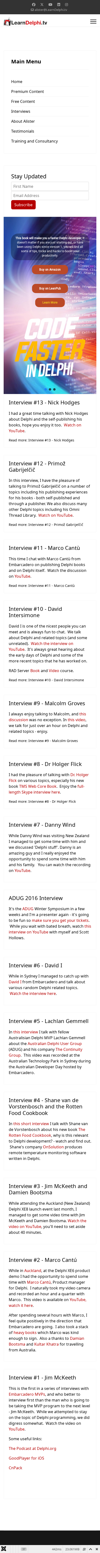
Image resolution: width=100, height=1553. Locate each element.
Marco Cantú (39, 1282)
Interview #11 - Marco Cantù (44, 547)
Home (16, 81)
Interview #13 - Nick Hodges (44, 402)
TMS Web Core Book (38, 786)
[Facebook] (33, 4)
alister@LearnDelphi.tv (51, 10)
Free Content (23, 101)
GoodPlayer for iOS (26, 1458)
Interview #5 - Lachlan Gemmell (49, 1020)
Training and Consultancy (34, 141)
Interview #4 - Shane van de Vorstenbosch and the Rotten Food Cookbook (46, 1106)
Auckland (32, 1270)
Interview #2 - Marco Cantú (43, 1259)
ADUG (27, 908)
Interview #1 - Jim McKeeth (42, 1377)
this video (76, 719)
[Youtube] (50, 4)
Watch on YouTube (55, 515)
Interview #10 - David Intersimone (35, 612)
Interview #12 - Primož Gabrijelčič (37, 466)
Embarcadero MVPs (27, 1394)
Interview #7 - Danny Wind (42, 824)
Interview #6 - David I (35, 965)
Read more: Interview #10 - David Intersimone (46, 680)
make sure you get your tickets (60, 920)
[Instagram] (66, 4)
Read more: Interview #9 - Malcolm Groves (43, 740)
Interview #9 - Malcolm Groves (47, 703)
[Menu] (93, 21)
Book (35, 670)
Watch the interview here (33, 993)
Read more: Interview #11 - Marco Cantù (42, 585)
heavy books (25, 1332)
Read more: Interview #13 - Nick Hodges (41, 440)
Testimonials (22, 131)
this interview (25, 1032)
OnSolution (53, 1147)
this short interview (31, 1123)
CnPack (15, 1467)
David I (15, 982)
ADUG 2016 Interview (36, 897)
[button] (45, 389)
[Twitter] (42, 4)
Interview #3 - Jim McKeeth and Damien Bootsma (48, 1189)
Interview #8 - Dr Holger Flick (45, 763)
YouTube (22, 576)
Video (54, 670)
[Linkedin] (58, 4)
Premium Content (27, 91)
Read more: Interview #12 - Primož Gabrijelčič (46, 524)
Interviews (20, 111)
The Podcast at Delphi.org (32, 1448)
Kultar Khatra (46, 1344)
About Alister (23, 121)
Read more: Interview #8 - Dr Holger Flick (42, 801)
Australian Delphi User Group (55, 1043)
